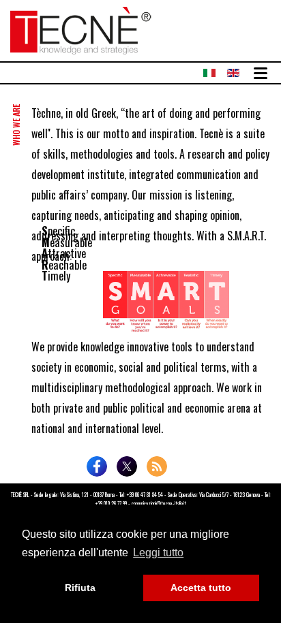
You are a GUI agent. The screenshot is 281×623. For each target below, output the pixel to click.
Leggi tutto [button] (158, 552)
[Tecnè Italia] (80, 28)
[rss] (157, 466)
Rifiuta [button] (80, 587)
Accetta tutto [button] (201, 587)
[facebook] (97, 466)
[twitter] (127, 466)
